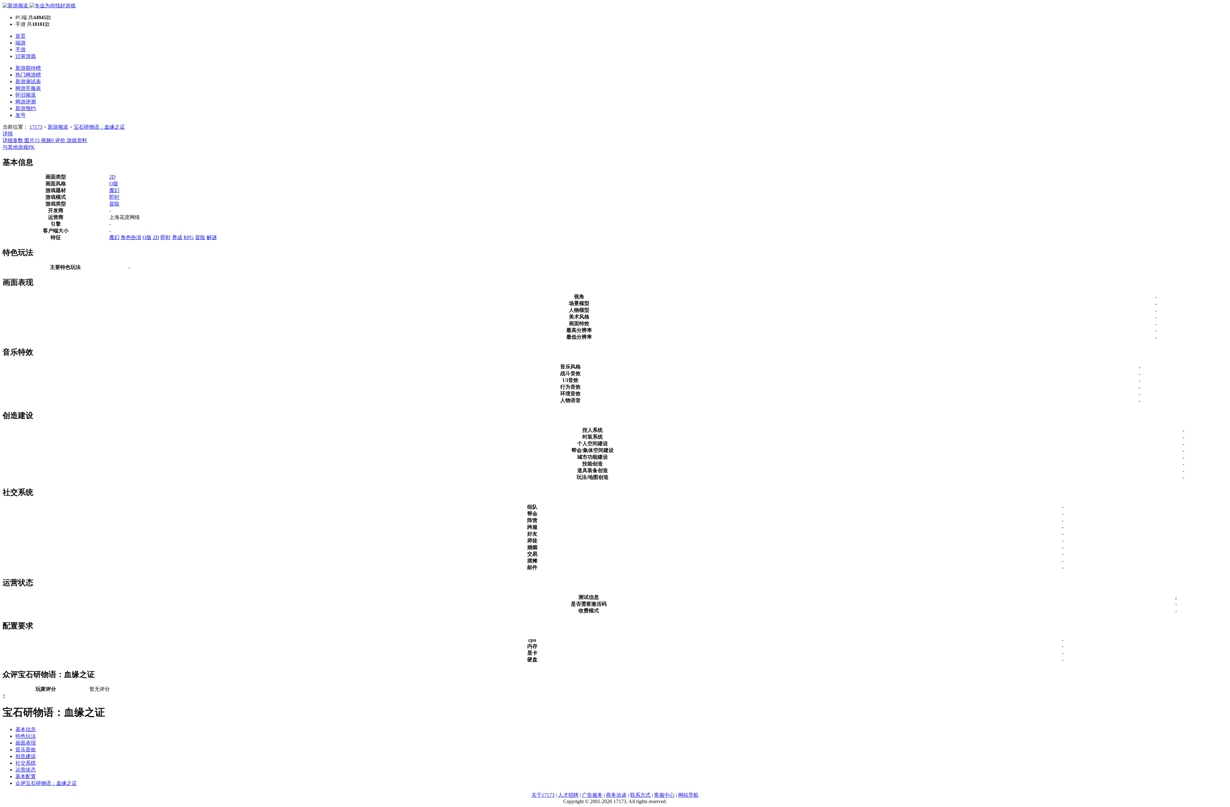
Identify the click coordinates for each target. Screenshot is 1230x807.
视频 (47, 140)
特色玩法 (25, 736)
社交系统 (25, 763)
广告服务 (592, 795)
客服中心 (664, 795)
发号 (20, 115)
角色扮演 (131, 237)
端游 (20, 42)
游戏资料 (77, 140)
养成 (177, 237)
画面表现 (25, 743)
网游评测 (25, 101)
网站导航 (688, 795)
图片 (32, 140)
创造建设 (25, 756)
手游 (20, 49)
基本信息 (25, 729)
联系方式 (640, 795)
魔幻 (114, 190)
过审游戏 (25, 56)
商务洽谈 (616, 795)
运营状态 (25, 769)
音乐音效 (25, 749)
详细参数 (13, 140)
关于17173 (542, 795)
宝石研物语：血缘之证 (99, 127)
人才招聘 (568, 795)
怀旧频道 (25, 95)
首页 (20, 36)
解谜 (212, 237)
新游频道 (58, 127)
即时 (114, 197)
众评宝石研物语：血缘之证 (46, 783)
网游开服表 (28, 88)
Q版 (113, 183)
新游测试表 (28, 81)
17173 (35, 127)
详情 (8, 133)
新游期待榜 (28, 68)
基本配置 (25, 776)
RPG (189, 237)
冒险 (114, 203)
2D (112, 177)
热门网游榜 (28, 74)
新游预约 (25, 108)
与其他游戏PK (19, 147)
